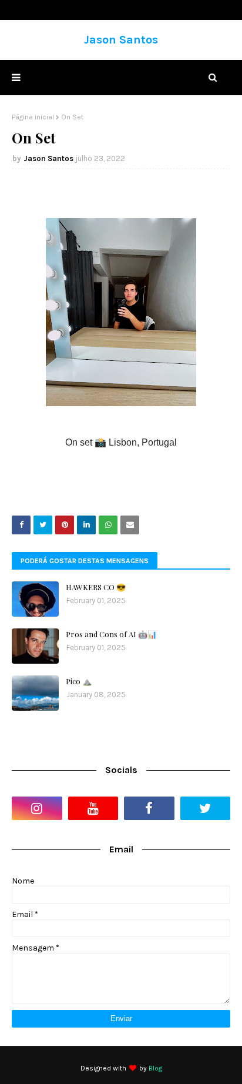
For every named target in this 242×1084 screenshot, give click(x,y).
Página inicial (33, 117)
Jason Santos (121, 39)
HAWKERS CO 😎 (96, 587)
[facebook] (149, 808)
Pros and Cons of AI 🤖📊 (111, 634)
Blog (155, 1068)
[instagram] (37, 808)
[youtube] (93, 808)
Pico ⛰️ (79, 681)
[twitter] (205, 808)
